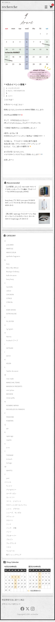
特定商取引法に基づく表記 (13, 600)
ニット (8, 524)
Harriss (8, 337)
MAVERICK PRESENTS (14, 386)
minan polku (10, 398)
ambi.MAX (10, 245)
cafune (8, 291)
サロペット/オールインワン (16, 505)
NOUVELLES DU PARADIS (15, 409)
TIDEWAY (9, 455)
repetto (9, 440)
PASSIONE (10, 417)
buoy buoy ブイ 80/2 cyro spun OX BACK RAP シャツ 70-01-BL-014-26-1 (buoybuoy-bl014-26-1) (20, 202)
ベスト (8, 547)
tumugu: (9, 463)
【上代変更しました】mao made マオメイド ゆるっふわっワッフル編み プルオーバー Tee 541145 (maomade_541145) (20, 189)
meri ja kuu (10, 390)
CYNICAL (9, 302)
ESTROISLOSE (11, 314)
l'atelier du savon (12, 371)
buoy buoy (10, 279)
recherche (10, 7)
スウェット (10, 516)
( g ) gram (9, 329)
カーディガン (11, 493)
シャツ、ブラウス (13, 509)
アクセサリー (11, 490)
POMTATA (9, 421)
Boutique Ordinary (12, 272)
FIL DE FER (10, 321)
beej (7, 264)
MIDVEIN (9, 394)
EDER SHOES (11, 310)
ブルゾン (9, 539)
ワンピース (10, 551)
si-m (8, 448)
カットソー (10, 497)
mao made (10, 379)
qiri (7, 428)
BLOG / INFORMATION (16, 91)
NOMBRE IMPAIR (12, 405)
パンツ (8, 532)
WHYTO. (9, 471)
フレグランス (11, 543)
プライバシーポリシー (11, 604)
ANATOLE (9, 249)
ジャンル (7, 482)
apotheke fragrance (13, 256)
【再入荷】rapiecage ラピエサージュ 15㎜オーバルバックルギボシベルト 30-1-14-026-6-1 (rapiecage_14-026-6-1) (20, 216)
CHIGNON (10, 295)
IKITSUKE (9, 348)
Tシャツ (9, 486)
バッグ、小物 (11, 528)
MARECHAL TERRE (13, 383)
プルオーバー (11, 536)
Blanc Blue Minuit (12, 268)
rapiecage (9, 436)
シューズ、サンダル (13, 513)
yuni (7, 478)
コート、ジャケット (13, 501)
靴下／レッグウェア (13, 555)
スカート (9, 520)
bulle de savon (11, 275)
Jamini (8, 356)
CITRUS (9, 298)
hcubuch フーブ (12, 340)
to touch (9, 459)
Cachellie (9, 287)
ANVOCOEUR (11, 252)
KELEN (8, 363)
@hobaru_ (18, 123)
